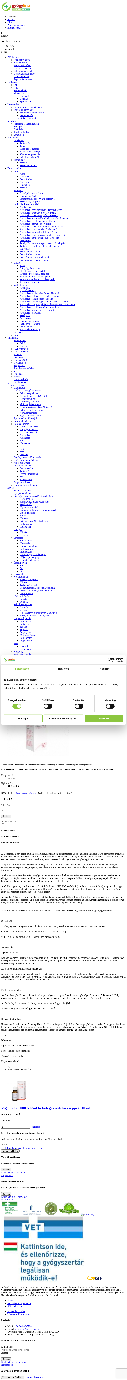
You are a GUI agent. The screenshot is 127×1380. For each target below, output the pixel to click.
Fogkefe (24, 629)
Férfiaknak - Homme (30, 323)
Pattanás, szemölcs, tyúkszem (34, 521)
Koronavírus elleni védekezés (34, 501)
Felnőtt (23, 343)
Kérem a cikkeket (10, 1151)
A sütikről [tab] (105, 668)
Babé (16, 171)
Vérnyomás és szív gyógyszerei (35, 615)
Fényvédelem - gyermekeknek (34, 257)
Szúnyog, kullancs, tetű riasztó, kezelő (38, 510)
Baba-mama (13, 137)
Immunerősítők (21, 379)
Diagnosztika (20, 387)
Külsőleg (24, 96)
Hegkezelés (25, 526)
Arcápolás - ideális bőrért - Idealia (36, 298)
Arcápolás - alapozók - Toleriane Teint (38, 232)
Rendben (104, 718)
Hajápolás (25, 185)
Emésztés (18, 537)
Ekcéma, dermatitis (29, 432)
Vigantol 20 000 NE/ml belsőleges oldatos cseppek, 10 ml (45, 1108)
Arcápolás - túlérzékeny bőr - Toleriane (39, 215)
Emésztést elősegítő (29, 560)
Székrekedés (26, 540)
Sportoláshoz (26, 101)
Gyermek (24, 182)
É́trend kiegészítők (29, 474)
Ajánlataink (13, 57)
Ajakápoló (25, 437)
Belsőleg (24, 535)
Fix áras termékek (22, 68)
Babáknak (19, 140)
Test (22, 451)
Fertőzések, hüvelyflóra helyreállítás (37, 590)
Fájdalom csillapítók (29, 157)
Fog (16, 87)
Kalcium (18, 354)
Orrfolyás (18, 129)
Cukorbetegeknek (22, 465)
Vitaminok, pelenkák (30, 154)
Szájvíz (23, 626)
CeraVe (17, 335)
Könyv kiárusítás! (22, 65)
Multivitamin (20, 340)
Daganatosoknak (22, 482)
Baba (22, 265)
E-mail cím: (7, 1346)
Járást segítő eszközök (30, 404)
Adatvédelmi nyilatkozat (19, 1303)
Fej (15, 85)
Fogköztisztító (27, 640)
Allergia (18, 529)
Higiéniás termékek (29, 507)
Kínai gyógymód (22, 462)
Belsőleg (24, 98)
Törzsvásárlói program (18, 1314)
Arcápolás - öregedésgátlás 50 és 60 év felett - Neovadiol (47, 304)
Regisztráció (7, 1175)
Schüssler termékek (23, 71)
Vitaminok (19, 135)
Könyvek (18, 651)
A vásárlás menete (16, 25)
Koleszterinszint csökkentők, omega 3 (38, 612)
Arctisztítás (25, 207)
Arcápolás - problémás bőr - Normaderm (39, 307)
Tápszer (24, 146)
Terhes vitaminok (28, 165)
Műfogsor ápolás (28, 635)
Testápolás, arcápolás (30, 201)
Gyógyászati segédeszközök (27, 390)
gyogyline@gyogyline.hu (27, 1329)
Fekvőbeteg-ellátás (29, 393)
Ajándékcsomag (28, 290)
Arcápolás (25, 176)
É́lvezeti (24, 646)
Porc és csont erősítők (24, 368)
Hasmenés (25, 543)
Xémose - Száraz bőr (30, 282)
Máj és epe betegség (29, 557)
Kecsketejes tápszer (29, 148)
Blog (9, 22)
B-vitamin (18, 357)
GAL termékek (21, 351)
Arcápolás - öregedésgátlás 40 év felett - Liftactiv (44, 301)
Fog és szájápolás (22, 618)
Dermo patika (14, 168)
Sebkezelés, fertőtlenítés (31, 410)
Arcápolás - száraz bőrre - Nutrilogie (37, 310)
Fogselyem (25, 632)
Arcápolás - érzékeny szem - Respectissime (41, 210)
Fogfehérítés (26, 638)
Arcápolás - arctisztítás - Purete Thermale (40, 293)
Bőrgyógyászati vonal (30, 268)
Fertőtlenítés (26, 504)
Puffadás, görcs (27, 549)
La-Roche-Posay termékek (27, 204)
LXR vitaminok (21, 76)
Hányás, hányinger (29, 546)
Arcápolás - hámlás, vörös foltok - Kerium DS (42, 235)
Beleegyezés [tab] (22, 668)
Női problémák (21, 576)
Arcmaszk (25, 287)
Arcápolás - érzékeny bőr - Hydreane (38, 212)
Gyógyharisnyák (28, 399)
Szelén (17, 376)
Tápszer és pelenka (23, 79)
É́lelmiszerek (26, 479)
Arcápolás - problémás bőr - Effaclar (37, 221)
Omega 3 (18, 374)
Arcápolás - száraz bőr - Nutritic (35, 223)
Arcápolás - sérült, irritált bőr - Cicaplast (39, 237)
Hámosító (24, 515)
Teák (22, 476)
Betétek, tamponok (29, 579)
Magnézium (19, 365)
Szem (22, 565)
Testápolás (25, 143)
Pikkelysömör (26, 524)
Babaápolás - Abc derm (31, 193)
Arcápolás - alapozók (30, 312)
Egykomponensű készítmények (29, 107)
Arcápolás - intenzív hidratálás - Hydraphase (41, 226)
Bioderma (18, 190)
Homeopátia (13, 104)
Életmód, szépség (15, 385)
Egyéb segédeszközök (31, 415)
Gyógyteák (25, 649)
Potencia (24, 601)
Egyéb (10, 487)
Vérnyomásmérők (28, 412)
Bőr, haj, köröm (21, 424)
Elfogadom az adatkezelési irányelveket (24, 1148)
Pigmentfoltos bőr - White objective (37, 198)
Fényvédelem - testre (30, 254)
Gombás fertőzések (29, 426)
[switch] (48, 706)
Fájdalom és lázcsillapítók (26, 123)
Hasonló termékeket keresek (26, 793)
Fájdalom (12, 82)
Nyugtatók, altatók (23, 493)
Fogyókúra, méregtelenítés (26, 460)
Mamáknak (19, 160)
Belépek (6, 1169)
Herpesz (24, 518)
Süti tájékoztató (14, 1306)
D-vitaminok (20, 382)
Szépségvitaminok (29, 429)
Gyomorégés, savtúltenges (33, 554)
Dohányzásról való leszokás (27, 457)
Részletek (35, 1126)
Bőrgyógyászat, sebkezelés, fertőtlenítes (33, 496)
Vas (15, 371)
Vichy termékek (21, 285)
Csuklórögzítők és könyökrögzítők (37, 407)
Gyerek (23, 346)
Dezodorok (25, 240)
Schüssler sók (26, 115)
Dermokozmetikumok (24, 73)
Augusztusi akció (22, 60)
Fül (21, 571)
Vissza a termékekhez (12, 1377)
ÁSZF (10, 1300)
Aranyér (24, 607)
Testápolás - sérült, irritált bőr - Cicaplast (39, 246)
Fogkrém (24, 624)
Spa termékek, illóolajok (25, 418)
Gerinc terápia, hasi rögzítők (33, 396)
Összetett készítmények (25, 118)
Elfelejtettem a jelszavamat (14, 1172)
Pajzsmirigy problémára (25, 485)
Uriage (17, 262)
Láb (22, 449)
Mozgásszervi (20, 93)
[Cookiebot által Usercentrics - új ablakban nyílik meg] (109, 659)
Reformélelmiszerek (23, 421)
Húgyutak (18, 574)
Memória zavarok (22, 490)
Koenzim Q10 (21, 360)
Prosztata (24, 599)
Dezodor (24, 454)
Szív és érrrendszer (23, 604)
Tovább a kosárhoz (33, 1377)
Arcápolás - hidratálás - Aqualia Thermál (39, 296)
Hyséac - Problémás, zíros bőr (34, 273)
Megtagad (23, 718)
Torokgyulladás (21, 132)
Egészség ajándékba (23, 654)
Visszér (23, 610)
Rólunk (11, 19)
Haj (21, 440)
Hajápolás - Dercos (29, 321)
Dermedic (18, 332)
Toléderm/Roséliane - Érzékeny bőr (37, 279)
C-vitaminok (20, 362)
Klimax (23, 582)
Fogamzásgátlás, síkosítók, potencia (37, 587)
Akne (22, 173)
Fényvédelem (26, 179)
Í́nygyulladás (26, 621)
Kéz (22, 446)
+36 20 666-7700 (23, 1326)
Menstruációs (20, 90)
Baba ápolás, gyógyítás (31, 151)
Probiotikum (26, 551)
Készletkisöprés (21, 62)
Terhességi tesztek (28, 585)
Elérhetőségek (14, 27)
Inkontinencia (26, 593)
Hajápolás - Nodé (28, 196)
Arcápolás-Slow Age (30, 329)
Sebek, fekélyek (27, 512)
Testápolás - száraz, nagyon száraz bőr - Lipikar (43, 243)
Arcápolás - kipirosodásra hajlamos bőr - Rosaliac (44, 218)
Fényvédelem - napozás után (34, 260)
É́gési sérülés (26, 499)
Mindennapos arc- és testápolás (35, 276)
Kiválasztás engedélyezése (63, 718)
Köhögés (18, 126)
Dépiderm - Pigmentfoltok (32, 271)
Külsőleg (24, 532)
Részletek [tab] (63, 668)
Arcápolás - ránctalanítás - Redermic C (39, 229)
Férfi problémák (21, 596)
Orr (21, 568)
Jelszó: (4, 1352)
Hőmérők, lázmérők (29, 401)
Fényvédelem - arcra (30, 251)
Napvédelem (26, 443)
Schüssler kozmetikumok (32, 112)
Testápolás (25, 187)
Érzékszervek (20, 562)
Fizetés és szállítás (16, 1311)
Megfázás (12, 121)
